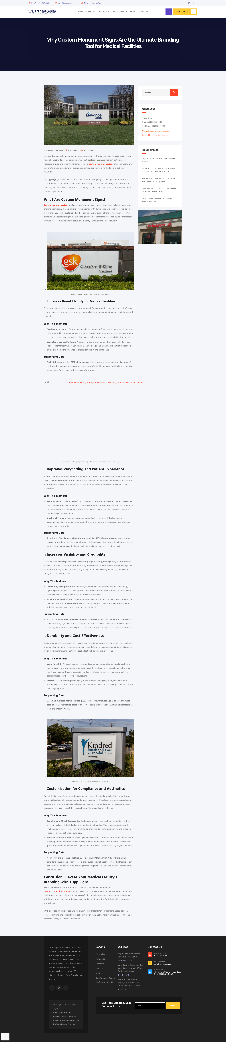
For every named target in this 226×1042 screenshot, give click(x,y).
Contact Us (143, 11)
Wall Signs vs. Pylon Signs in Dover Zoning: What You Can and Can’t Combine (159, 190)
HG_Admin (73, 150)
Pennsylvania (101, 954)
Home (80, 11)
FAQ (132, 11)
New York (100, 968)
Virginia (99, 973)
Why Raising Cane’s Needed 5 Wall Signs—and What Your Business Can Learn (158, 170)
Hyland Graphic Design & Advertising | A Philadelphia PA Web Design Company (66, 1020)
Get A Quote (182, 12)
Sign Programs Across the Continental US (105, 980)
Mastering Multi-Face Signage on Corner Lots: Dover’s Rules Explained (158, 180)
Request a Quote (120, 11)
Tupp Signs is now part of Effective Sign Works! (158, 160)
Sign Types (103, 11)
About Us (90, 11)
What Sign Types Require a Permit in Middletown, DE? (157, 200)
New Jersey (101, 959)
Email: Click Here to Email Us (155, 135)
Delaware (100, 964)
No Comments (90, 150)
